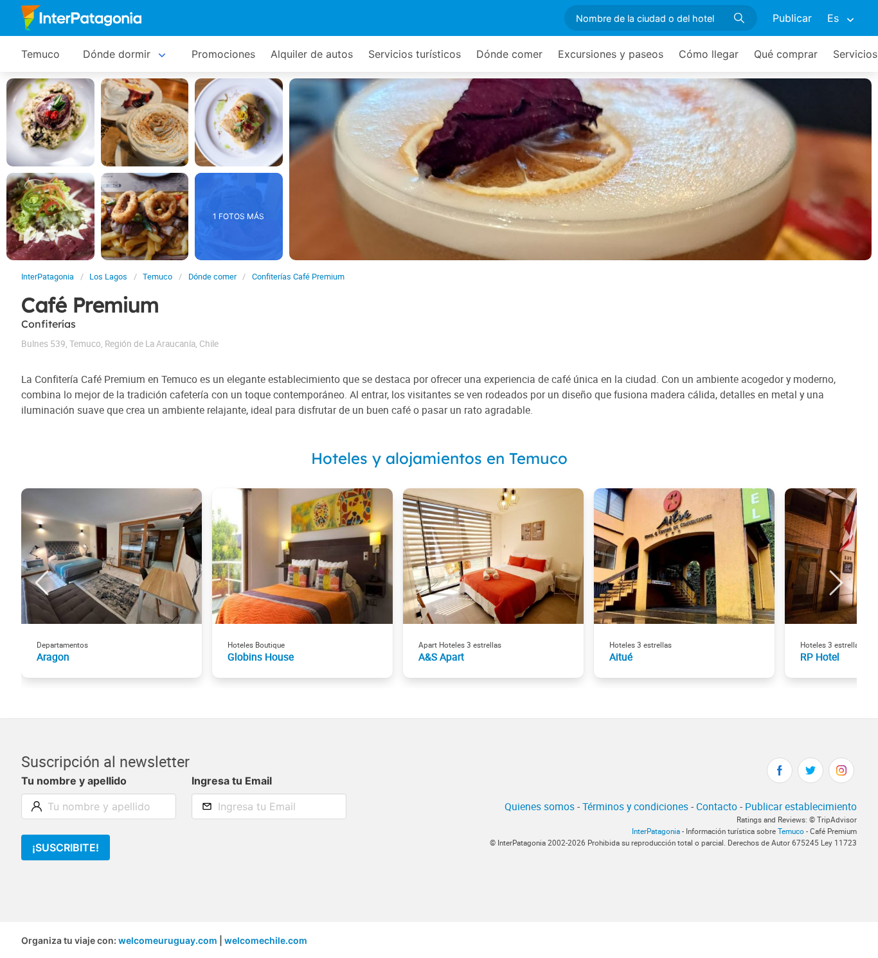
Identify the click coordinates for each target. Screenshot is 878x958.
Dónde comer (509, 54)
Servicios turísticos (414, 54)
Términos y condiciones (635, 806)
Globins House (261, 657)
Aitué (620, 657)
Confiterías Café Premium (298, 276)
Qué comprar (786, 54)
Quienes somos (540, 806)
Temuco (40, 54)
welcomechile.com (265, 940)
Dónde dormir (116, 54)
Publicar (792, 18)
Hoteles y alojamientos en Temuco (439, 458)
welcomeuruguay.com (167, 940)
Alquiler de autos (312, 54)
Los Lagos (108, 276)
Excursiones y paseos (610, 54)
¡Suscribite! (65, 847)
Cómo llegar (709, 54)
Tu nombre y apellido (74, 780)
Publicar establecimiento (801, 806)
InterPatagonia (47, 276)
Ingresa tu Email (232, 780)
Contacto (716, 806)
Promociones (223, 54)
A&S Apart (441, 657)
